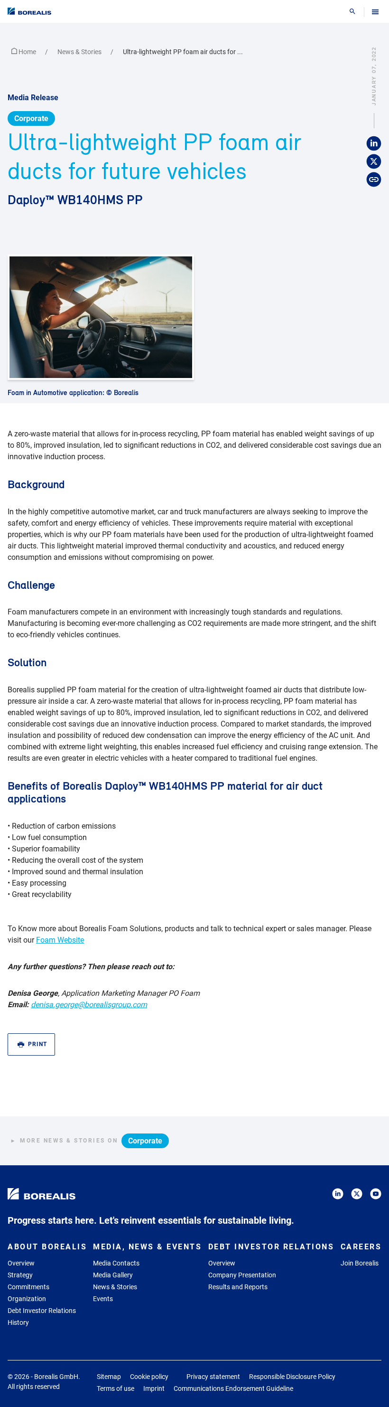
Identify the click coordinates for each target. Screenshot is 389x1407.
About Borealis (47, 1246)
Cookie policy (149, 1376)
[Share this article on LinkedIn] (373, 143)
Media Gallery (113, 1275)
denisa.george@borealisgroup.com (89, 1004)
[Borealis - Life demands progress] (29, 11)
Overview (21, 1263)
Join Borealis (360, 1263)
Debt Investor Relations (42, 1310)
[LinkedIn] (337, 1195)
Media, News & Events (147, 1246)
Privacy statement (213, 1376)
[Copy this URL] (373, 179)
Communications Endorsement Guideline (233, 1388)
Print (37, 1044)
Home (27, 52)
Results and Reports (238, 1287)
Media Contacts (116, 1263)
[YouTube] (375, 1195)
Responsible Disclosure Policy (292, 1376)
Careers (361, 1246)
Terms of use (115, 1388)
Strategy (20, 1275)
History (18, 1322)
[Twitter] (356, 1195)
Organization (27, 1299)
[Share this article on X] (373, 161)
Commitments (28, 1287)
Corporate (31, 118)
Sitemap (109, 1376)
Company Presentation (242, 1275)
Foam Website (60, 939)
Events (103, 1299)
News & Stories (80, 52)
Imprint (154, 1388)
